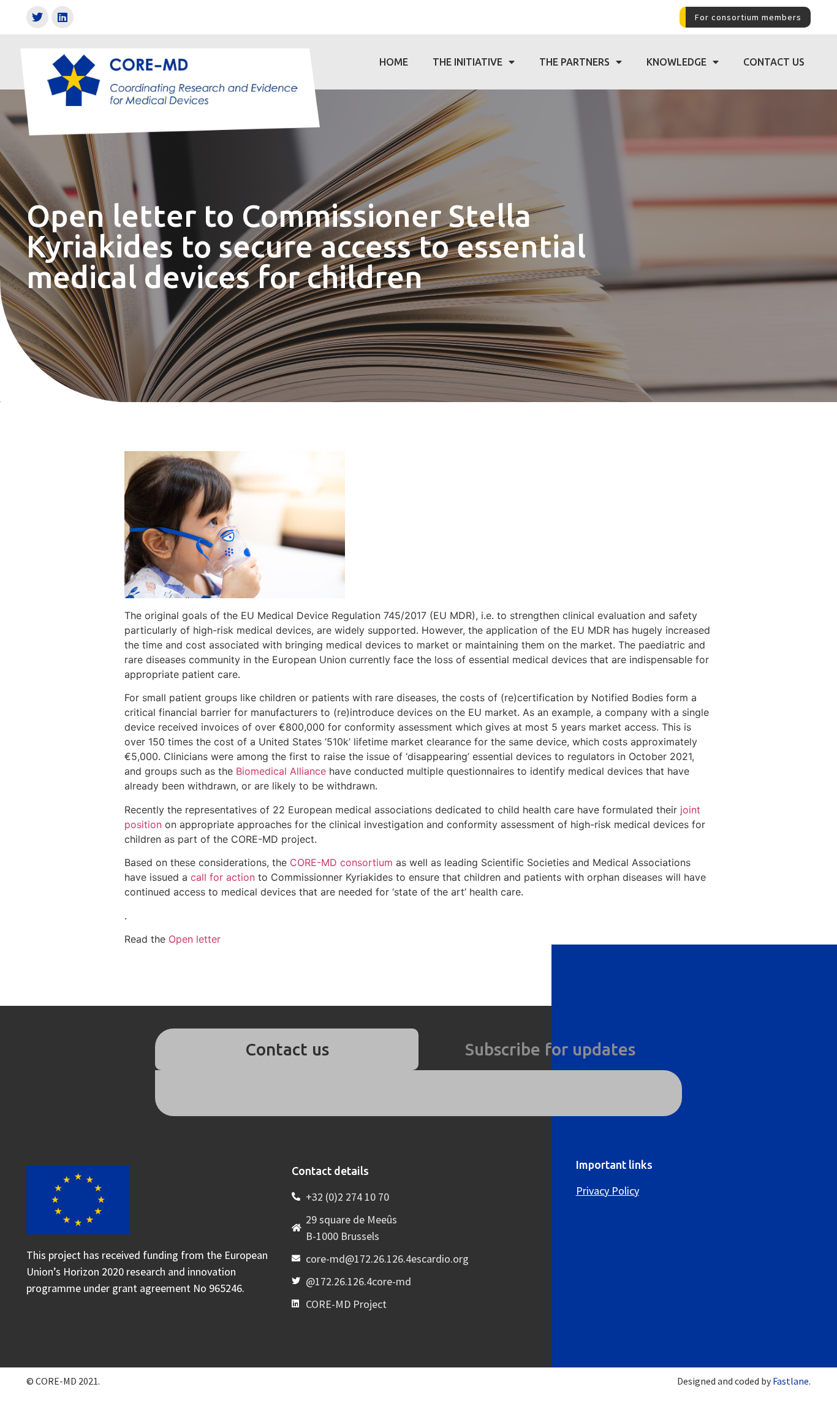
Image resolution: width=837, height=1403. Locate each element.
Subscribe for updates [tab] (550, 1049)
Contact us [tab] (287, 1049)
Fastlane (791, 1381)
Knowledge (676, 61)
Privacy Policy (607, 1191)
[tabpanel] (418, 1092)
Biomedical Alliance (279, 771)
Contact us (774, 61)
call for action (223, 877)
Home (393, 61)
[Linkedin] (62, 17)
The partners (574, 61)
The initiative (467, 61)
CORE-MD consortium (341, 862)
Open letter (195, 939)
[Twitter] (37, 17)
